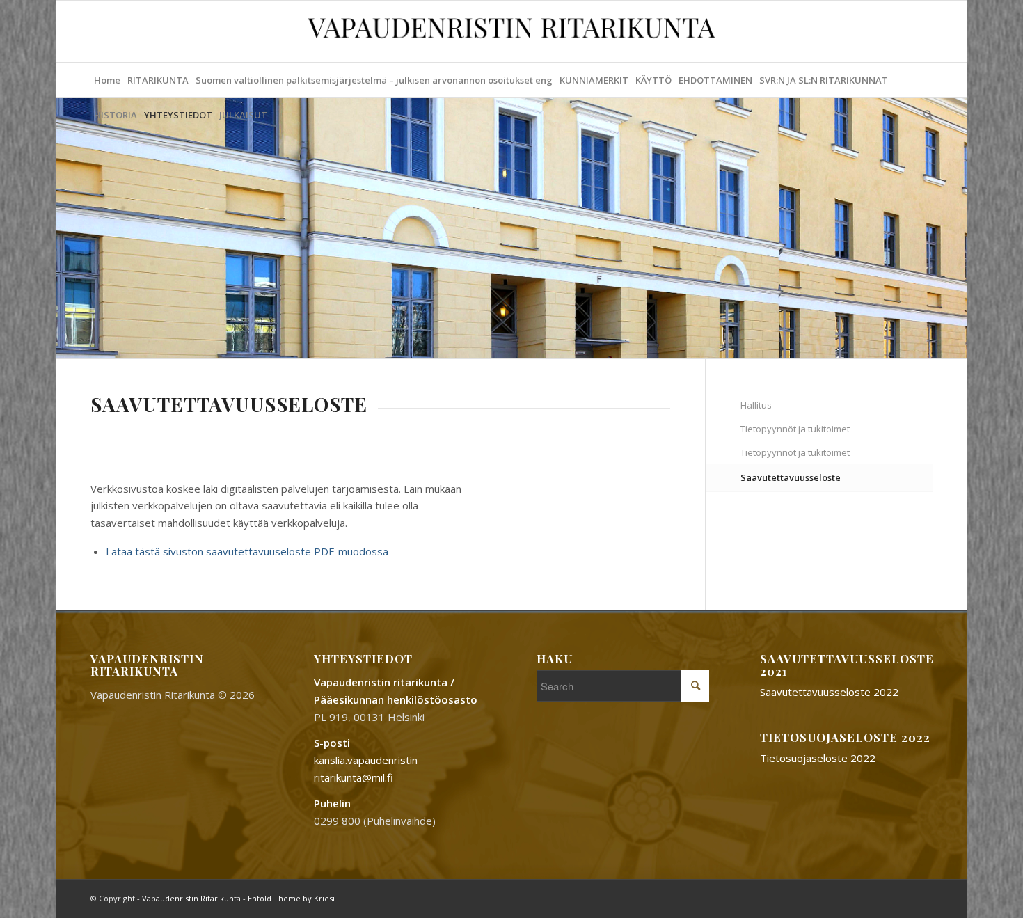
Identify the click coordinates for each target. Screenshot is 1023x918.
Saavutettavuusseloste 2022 (829, 692)
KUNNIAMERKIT (594, 80)
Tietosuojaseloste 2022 (817, 758)
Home (107, 80)
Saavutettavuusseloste (790, 477)
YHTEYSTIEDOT (178, 115)
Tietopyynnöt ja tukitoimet (795, 428)
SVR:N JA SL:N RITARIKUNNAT (823, 80)
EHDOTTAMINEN (715, 80)
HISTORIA (115, 115)
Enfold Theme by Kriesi (291, 898)
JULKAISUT (243, 115)
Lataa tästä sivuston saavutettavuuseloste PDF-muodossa (247, 551)
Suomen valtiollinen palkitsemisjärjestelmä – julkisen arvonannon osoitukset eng (374, 80)
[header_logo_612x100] (511, 31)
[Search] (926, 114)
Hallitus (756, 405)
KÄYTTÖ (653, 80)
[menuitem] (926, 114)
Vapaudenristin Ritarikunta (191, 898)
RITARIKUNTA (158, 80)
